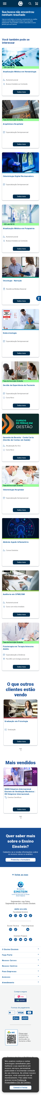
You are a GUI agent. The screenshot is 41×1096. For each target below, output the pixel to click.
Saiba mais (21, 92)
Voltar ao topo (21, 875)
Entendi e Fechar (20, 1088)
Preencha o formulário (20, 860)
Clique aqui (23, 1033)
